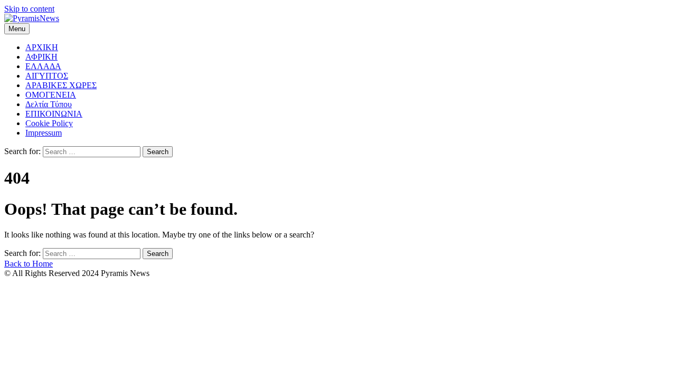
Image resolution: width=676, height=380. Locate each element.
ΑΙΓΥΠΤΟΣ (46, 75)
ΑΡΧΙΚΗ (41, 47)
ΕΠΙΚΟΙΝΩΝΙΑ (53, 113)
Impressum (43, 132)
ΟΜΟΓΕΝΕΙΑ (50, 94)
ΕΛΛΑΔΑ (43, 66)
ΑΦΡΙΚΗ (41, 56)
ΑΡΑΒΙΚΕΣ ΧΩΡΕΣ (61, 85)
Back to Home (28, 263)
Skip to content (29, 8)
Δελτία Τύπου (48, 104)
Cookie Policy (49, 123)
